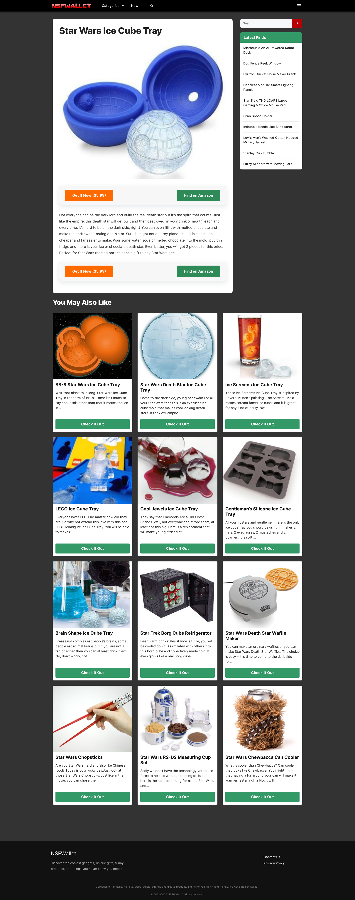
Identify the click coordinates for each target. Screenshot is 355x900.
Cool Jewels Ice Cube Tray (169, 509)
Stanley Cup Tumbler (259, 153)
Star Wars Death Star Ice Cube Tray (173, 387)
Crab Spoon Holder (258, 116)
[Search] (297, 23)
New (134, 6)
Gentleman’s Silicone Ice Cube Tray (258, 511)
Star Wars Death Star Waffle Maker (255, 635)
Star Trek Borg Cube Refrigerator (176, 633)
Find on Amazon (198, 195)
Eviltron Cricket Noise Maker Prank (269, 74)
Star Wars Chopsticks (79, 757)
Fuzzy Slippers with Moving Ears (267, 164)
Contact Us (271, 857)
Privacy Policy (274, 863)
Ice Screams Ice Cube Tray (254, 384)
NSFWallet (63, 853)
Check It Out (92, 424)
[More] (299, 6)
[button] (123, 5)
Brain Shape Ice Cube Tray (84, 633)
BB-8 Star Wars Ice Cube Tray (87, 384)
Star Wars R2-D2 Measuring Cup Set (175, 760)
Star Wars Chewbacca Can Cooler (262, 757)
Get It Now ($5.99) (89, 195)
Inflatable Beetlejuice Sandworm (267, 127)
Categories (110, 6)
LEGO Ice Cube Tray (77, 509)
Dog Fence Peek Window (262, 63)
